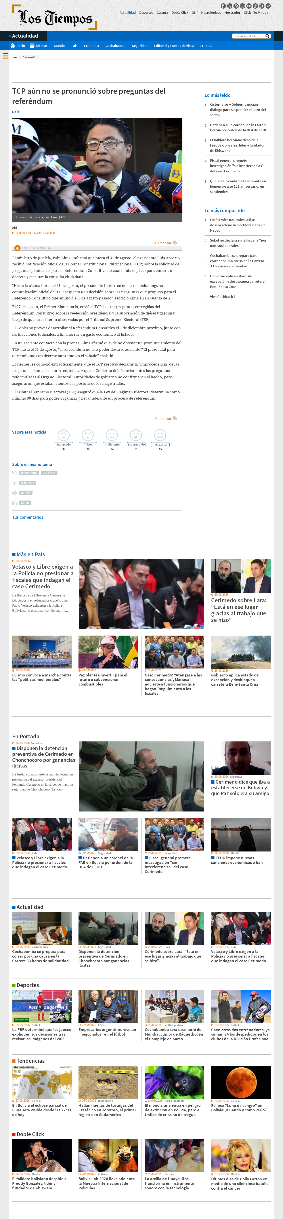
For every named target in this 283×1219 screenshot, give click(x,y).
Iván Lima (27, 483)
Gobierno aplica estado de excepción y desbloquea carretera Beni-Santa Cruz (237, 281)
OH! (195, 12)
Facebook (223, 6)
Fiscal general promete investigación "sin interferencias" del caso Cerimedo (237, 165)
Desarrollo (29, 57)
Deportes (146, 12)
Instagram (242, 6)
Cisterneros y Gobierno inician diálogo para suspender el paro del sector (238, 109)
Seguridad (139, 45)
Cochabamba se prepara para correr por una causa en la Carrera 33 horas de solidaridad (237, 261)
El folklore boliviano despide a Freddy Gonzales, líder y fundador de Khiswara (237, 145)
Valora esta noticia (29, 432)
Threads (261, 6)
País (74, 45)
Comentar (163, 242)
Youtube (249, 6)
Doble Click (180, 12)
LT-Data (206, 45)
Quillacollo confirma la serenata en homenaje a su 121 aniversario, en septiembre (238, 186)
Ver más (14, 561)
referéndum (29, 473)
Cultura (162, 12)
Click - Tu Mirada (256, 12)
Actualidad (128, 12)
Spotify (268, 6)
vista (12, 743)
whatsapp (236, 6)
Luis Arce (49, 473)
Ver (16, 57)
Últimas (42, 45)
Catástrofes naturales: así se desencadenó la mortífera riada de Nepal (238, 225)
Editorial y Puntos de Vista (174, 45)
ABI (14, 227)
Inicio (21, 45)
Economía (91, 45)
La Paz (25, 503)
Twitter (229, 6)
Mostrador (232, 12)
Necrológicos (211, 12)
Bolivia (25, 493)
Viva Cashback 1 (223, 296)
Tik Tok (255, 6)
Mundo (59, 45)
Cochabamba (115, 45)
